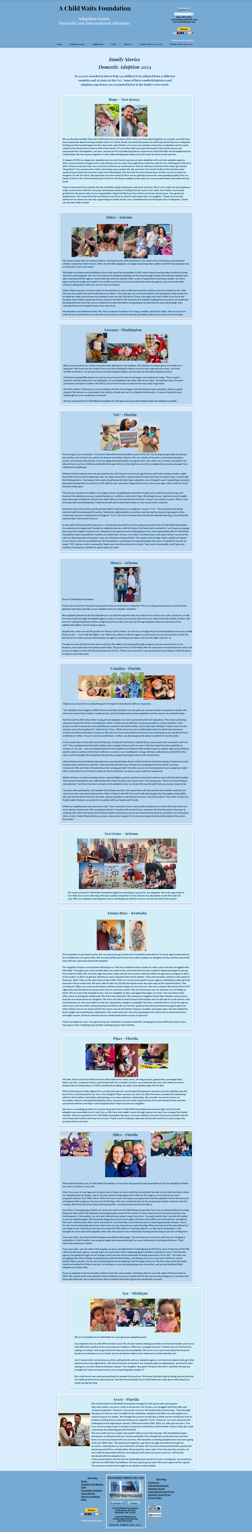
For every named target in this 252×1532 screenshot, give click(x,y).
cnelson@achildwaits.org (184, 19)
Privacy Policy (155, 1498)
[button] (79, 44)
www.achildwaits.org (184, 21)
